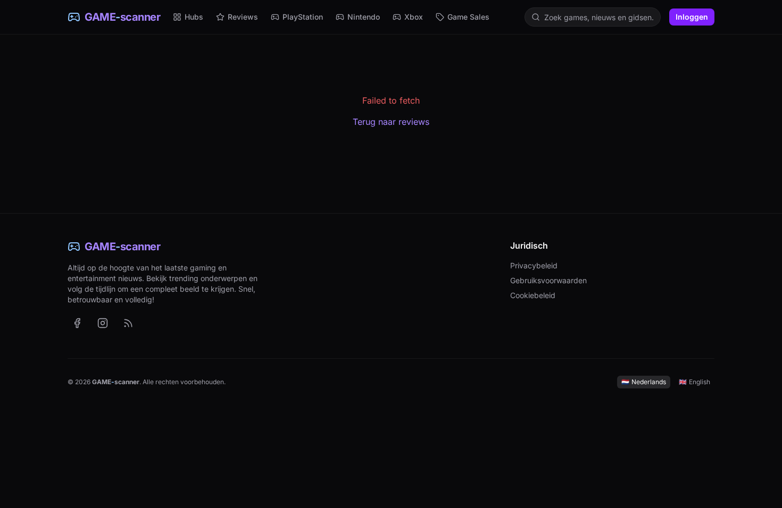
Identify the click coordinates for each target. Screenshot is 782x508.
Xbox (413, 16)
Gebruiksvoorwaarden (548, 280)
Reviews (243, 16)
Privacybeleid (534, 265)
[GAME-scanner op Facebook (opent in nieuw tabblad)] (77, 323)
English (694, 382)
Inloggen (692, 16)
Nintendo (363, 16)
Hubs (194, 16)
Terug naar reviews (391, 121)
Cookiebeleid (532, 295)
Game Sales (468, 16)
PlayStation (302, 16)
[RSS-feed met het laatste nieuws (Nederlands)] (128, 323)
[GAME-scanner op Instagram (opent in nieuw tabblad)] (102, 323)
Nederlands (643, 382)
